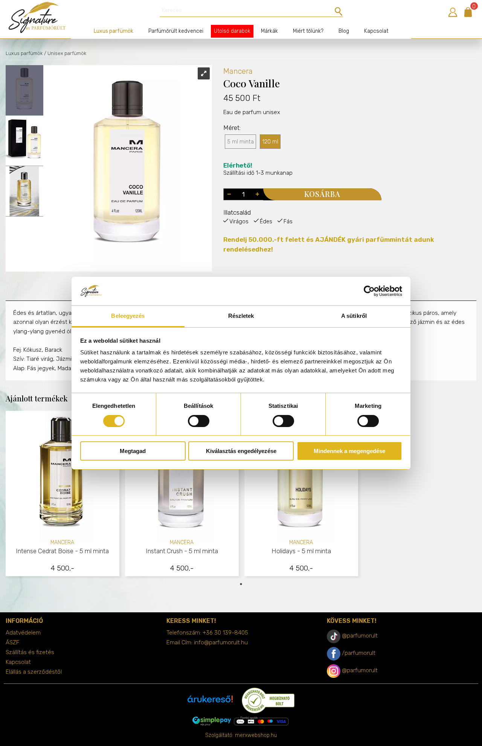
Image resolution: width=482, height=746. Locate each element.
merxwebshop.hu (256, 735)
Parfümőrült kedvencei (175, 31)
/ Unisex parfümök (65, 53)
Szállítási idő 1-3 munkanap (258, 169)
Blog (344, 31)
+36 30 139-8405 (225, 632)
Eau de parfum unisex (251, 112)
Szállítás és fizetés (30, 652)
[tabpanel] (62, 494)
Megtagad (133, 451)
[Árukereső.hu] (210, 702)
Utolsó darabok (232, 31)
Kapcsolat (376, 31)
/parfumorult (358, 653)
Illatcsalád (237, 212)
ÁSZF (12, 642)
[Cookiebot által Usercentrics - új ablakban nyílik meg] (369, 291)
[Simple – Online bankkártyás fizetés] (241, 721)
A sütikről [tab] (354, 316)
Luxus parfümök (113, 31)
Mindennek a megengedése (349, 451)
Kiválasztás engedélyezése (241, 451)
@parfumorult (360, 635)
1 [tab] (241, 584)
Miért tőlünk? (308, 31)
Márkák (269, 31)
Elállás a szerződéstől (34, 671)
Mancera (238, 71)
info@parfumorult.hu (221, 642)
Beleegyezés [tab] (128, 316)
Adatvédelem (23, 632)
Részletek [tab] (241, 316)
